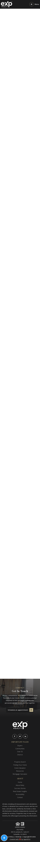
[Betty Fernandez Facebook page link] (14, 736)
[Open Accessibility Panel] (4, 838)
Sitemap (18, 837)
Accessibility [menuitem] (20, 794)
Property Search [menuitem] (20, 762)
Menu (37, 4)
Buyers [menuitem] (19, 746)
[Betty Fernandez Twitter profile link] (20, 736)
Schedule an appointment (18, 710)
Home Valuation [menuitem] (20, 768)
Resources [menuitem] (20, 771)
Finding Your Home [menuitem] (20, 765)
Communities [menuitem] (20, 749)
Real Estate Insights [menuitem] (20, 791)
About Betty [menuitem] (20, 785)
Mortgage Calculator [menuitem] (20, 774)
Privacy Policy (9, 837)
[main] (20, 344)
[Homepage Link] (6, 4)
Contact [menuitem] (20, 797)
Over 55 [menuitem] (20, 752)
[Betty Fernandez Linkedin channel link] (25, 736)
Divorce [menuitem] (20, 755)
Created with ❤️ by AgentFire (20, 839)
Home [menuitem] (20, 782)
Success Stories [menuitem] (20, 788)
